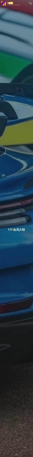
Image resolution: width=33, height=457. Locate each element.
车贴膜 (10, 3)
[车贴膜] (3, 3)
